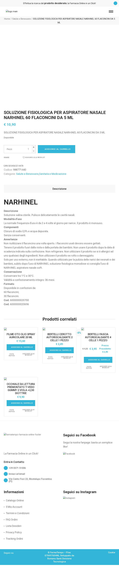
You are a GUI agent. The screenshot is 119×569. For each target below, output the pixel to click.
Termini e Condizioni (17, 513)
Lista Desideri (13, 525)
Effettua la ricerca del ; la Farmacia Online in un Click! (59, 3)
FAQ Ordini (12, 519)
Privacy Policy (14, 532)
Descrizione (59, 188)
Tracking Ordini (14, 538)
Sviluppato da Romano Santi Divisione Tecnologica (60, 558)
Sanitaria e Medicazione (52, 173)
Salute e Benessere (27, 173)
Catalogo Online (15, 500)
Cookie (111, 552)
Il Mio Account (14, 506)
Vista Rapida (12, 354)
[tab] (59, 189)
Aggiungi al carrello (58, 149)
